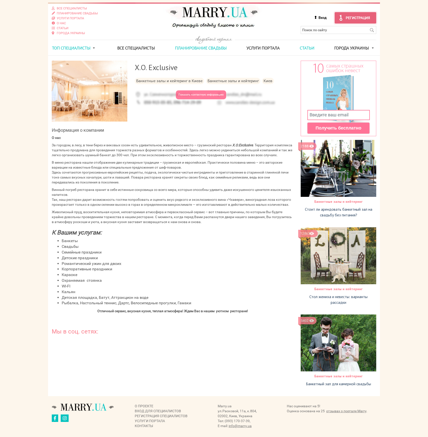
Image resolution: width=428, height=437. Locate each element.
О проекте (144, 406)
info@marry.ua (240, 426)
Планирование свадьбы (201, 48)
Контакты (144, 426)
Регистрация (358, 18)
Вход (322, 18)
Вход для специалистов (158, 411)
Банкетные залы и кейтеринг (338, 201)
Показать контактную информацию (201, 94)
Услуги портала (263, 48)
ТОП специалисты (71, 48)
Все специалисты (136, 48)
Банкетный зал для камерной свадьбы (338, 383)
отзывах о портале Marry (346, 411)
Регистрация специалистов (161, 416)
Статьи (307, 48)
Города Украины (351, 48)
